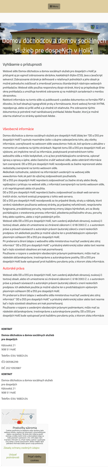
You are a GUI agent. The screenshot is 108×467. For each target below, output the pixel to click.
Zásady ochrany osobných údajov (22, 448)
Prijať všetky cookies (34, 458)
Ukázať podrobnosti (12, 456)
